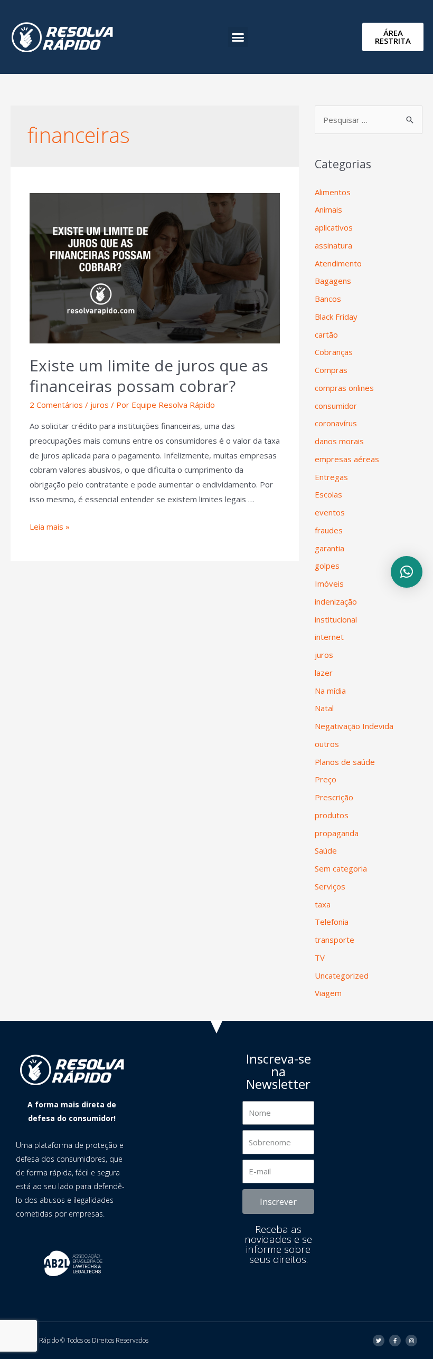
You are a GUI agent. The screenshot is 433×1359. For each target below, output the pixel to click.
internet (329, 636)
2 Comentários (56, 404)
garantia (329, 548)
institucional (336, 619)
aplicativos (334, 227)
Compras (331, 370)
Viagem (328, 993)
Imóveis (329, 583)
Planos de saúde (345, 762)
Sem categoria (341, 868)
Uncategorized (342, 975)
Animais (328, 209)
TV (320, 957)
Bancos (328, 298)
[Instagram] (411, 1340)
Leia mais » (50, 526)
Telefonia (332, 921)
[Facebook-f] (395, 1340)
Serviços (330, 886)
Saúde (326, 850)
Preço (325, 779)
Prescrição (334, 797)
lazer (324, 672)
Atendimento (338, 263)
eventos (330, 512)
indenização (336, 601)
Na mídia (330, 690)
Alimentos (333, 192)
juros (99, 404)
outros (327, 744)
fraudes (329, 530)
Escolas (328, 494)
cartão (326, 334)
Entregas (331, 477)
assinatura (333, 245)
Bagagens (333, 280)
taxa (323, 904)
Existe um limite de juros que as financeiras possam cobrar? (149, 376)
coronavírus (336, 423)
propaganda (337, 833)
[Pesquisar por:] (368, 119)
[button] (238, 37)
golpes (327, 565)
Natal (324, 708)
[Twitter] (378, 1340)
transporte (334, 939)
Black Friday (336, 316)
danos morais (339, 441)
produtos (332, 815)
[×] (406, 572)
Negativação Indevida (354, 726)
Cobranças (334, 352)
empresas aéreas (347, 459)
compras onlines (344, 387)
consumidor (336, 405)
